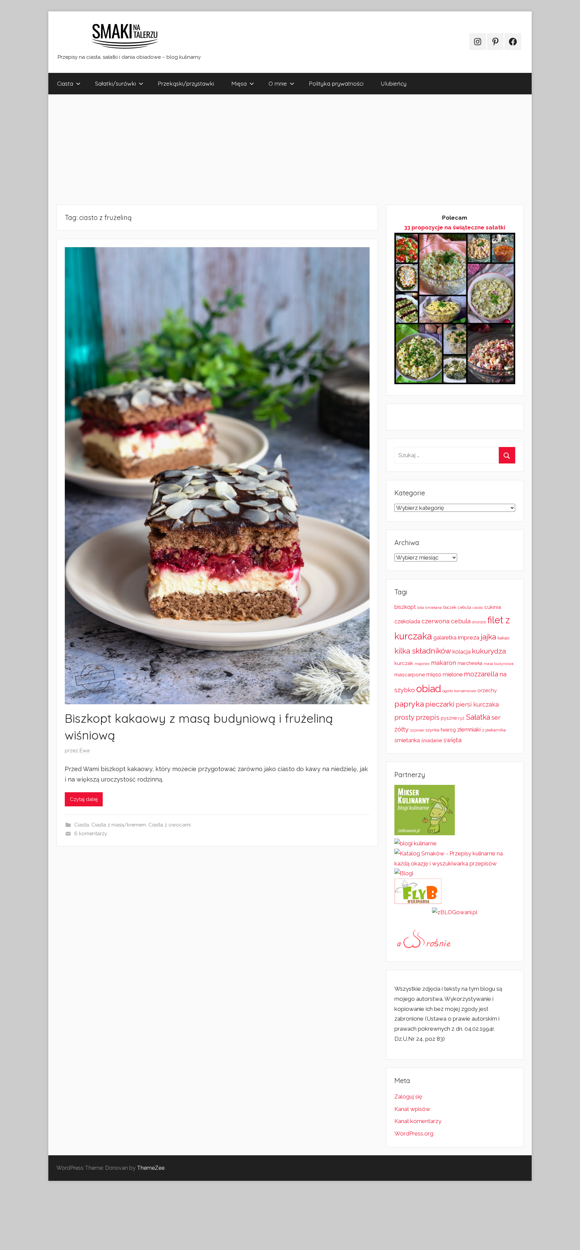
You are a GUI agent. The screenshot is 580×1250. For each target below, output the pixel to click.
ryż (461, 718)
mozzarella (481, 674)
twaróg (448, 729)
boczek (449, 607)
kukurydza (489, 651)
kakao (503, 637)
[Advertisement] (249, 149)
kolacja (461, 651)
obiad (428, 689)
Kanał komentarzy (417, 1121)
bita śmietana (429, 607)
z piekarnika (494, 729)
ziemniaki (469, 729)
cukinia (492, 607)
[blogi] (403, 873)
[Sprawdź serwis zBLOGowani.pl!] (454, 912)
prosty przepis (416, 717)
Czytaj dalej (84, 799)
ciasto (478, 607)
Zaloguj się (408, 1096)
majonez (422, 664)
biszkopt (405, 607)
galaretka (444, 637)
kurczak (403, 663)
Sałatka (478, 717)
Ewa (85, 751)
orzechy (487, 690)
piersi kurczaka (477, 704)
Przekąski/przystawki (186, 83)
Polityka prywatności (336, 83)
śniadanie (431, 740)
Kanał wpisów (412, 1109)
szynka (432, 729)
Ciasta (65, 83)
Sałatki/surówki (115, 83)
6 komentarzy (90, 834)
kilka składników (422, 650)
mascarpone (409, 675)
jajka (488, 636)
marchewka (469, 663)
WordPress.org (413, 1133)
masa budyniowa (499, 664)
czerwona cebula (446, 621)
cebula (464, 607)
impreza (468, 637)
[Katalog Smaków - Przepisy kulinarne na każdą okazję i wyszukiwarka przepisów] (454, 863)
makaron (443, 662)
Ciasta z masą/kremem (118, 825)
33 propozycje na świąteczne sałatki (454, 227)
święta (452, 740)
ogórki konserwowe (459, 690)
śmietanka (407, 740)
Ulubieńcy (393, 83)
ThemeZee (150, 1168)
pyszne (449, 718)
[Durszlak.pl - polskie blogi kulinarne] (415, 843)
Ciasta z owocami (169, 825)
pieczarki (439, 704)
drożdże (479, 622)
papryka (409, 703)
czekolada (407, 621)
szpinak (417, 730)
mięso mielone (444, 674)
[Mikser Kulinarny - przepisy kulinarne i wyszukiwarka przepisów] (424, 833)
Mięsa (239, 83)
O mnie (278, 83)
